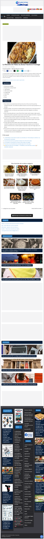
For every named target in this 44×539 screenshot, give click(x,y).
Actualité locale (28, 448)
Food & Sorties (28, 491)
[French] (36, 9)
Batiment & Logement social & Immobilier (28, 465)
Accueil (8, 15)
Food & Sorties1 (28, 494)
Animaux (26, 458)
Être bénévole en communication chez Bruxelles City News (29, 419)
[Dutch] (32, 9)
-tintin (4, 66)
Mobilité (26, 499)
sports (26, 513)
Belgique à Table (10, 17)
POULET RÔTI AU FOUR (36, 208)
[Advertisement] (20, 9)
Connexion (25, 17)
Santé (26, 511)
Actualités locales (15, 15)
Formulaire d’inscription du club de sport (29, 425)
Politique (26, 504)
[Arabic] (28, 9)
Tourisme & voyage (28, 520)
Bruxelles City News (11, 535)
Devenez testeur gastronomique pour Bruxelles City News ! (29, 414)
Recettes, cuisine (28, 506)
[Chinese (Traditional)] (30, 9)
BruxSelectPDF (28, 429)
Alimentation (27, 456)
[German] (37, 9)
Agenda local (27, 453)
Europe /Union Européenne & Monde (27, 488)
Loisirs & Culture (28, 496)
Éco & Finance (34, 15)
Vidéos (26, 525)
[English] (34, 9)
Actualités (27, 451)
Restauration (27, 508)
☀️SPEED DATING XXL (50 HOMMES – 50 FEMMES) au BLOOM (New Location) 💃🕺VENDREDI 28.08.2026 (18, 472)
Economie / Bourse (28, 483)
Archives (26, 461)
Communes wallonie (29, 481)
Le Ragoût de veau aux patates (9, 208)
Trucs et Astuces (28, 522)
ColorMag (3, 536)
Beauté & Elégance (28, 469)
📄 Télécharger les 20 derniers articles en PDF (22, 215)
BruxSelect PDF (18, 17)
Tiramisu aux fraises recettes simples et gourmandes (15, 80)
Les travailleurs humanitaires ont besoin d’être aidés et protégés (17, 142)
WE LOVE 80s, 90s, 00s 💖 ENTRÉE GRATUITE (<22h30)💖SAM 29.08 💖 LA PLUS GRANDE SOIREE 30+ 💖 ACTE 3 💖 (19, 521)
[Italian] (39, 9)
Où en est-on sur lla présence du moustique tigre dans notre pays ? (17, 143)
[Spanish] (28, 10)
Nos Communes (28, 501)
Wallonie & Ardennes (25, 15)
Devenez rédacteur (28, 410)
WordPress (8, 536)
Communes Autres (28, 471)
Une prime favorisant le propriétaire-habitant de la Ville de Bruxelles (18, 140)
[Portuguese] (41, 9)
